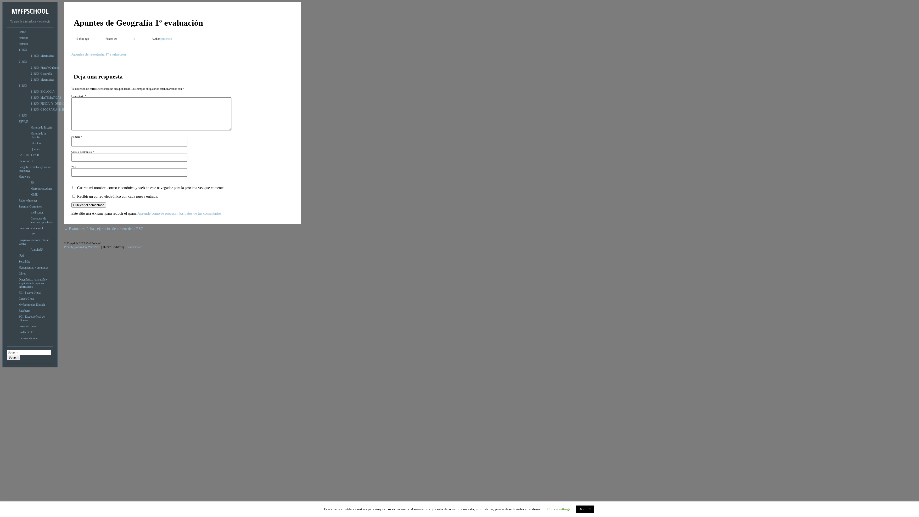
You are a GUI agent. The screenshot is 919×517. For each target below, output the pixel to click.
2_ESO (23, 61)
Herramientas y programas (34, 267)
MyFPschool (30, 11)
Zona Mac (24, 261)
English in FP (26, 332)
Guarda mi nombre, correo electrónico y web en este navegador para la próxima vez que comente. (150, 188)
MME (34, 194)
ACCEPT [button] (585, 509)
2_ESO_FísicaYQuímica (45, 67)
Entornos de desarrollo (31, 228)
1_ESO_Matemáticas (43, 55)
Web (73, 166)
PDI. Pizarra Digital (30, 292)
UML (34, 234)
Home (22, 32)
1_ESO (23, 49)
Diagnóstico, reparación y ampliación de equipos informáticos (33, 283)
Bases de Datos (27, 326)
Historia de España (41, 127)
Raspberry (24, 310)
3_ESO (23, 85)
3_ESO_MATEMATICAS (46, 97)
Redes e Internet (28, 200)
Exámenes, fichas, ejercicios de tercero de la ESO (104, 229)
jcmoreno (166, 38)
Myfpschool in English (32, 304)
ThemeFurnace (133, 247)
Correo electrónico (82, 151)
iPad (21, 255)
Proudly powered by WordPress (82, 247)
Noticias (23, 37)
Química (35, 149)
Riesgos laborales (29, 338)
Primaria (23, 43)
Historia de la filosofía (38, 135)
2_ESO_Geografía (41, 73)
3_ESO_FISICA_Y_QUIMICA (49, 103)
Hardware (24, 176)
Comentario (78, 96)
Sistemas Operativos (30, 206)
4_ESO (23, 115)
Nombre (77, 136)
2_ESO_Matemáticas (43, 79)
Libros (22, 273)
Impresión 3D (26, 161)
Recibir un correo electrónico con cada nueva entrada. (117, 196)
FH (32, 182)
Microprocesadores (41, 188)
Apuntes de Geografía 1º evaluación (98, 54)
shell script (37, 212)
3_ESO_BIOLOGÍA (43, 91)
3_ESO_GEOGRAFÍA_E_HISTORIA (53, 109)
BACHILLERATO (29, 155)
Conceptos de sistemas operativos (42, 220)
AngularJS (37, 249)
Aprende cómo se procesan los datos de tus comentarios (179, 213)
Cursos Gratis (26, 298)
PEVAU (23, 121)
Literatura (36, 143)
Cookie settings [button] (558, 509)
